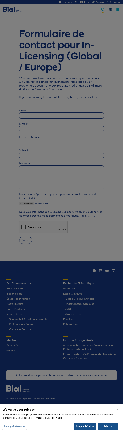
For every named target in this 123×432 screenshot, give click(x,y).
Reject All (108, 426)
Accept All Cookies (85, 426)
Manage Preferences (14, 426)
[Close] (117, 409)
